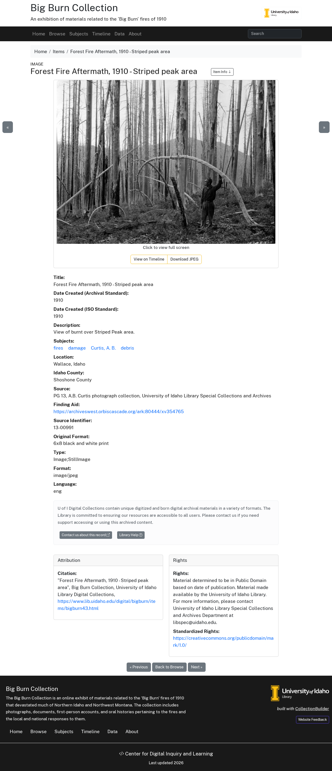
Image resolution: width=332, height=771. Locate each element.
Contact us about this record (84, 535)
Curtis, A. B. (103, 348)
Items (59, 51)
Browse (57, 33)
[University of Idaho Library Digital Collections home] (300, 693)
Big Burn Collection (74, 7)
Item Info (220, 72)
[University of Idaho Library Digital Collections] (281, 13)
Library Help (129, 535)
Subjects (78, 33)
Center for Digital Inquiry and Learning (168, 754)
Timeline (101, 33)
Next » (196, 667)
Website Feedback (312, 720)
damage (77, 348)
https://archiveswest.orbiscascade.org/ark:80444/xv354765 (118, 411)
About (135, 33)
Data (119, 33)
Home (38, 33)
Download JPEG (184, 259)
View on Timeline (149, 259)
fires (58, 348)
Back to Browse (169, 667)
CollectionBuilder (312, 708)
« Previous (139, 667)
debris (127, 348)
